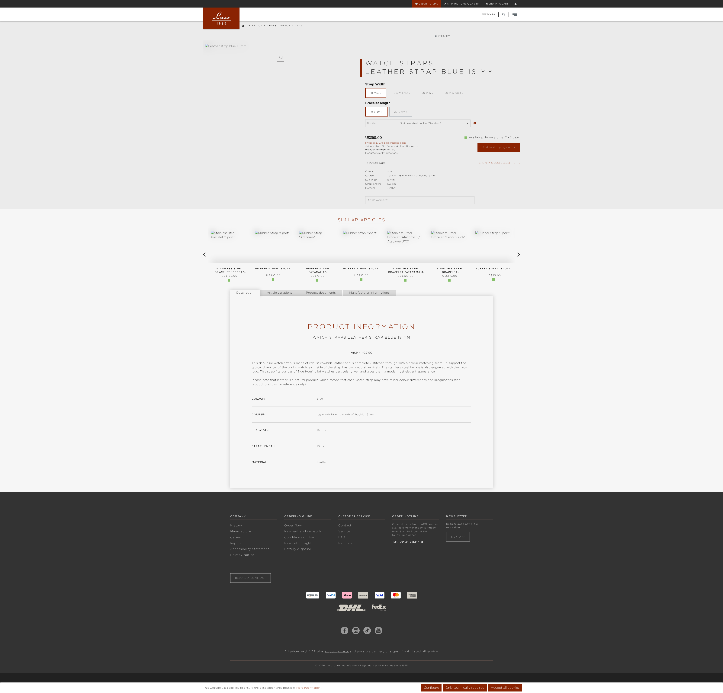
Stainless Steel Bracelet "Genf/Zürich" (449, 270)
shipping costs (337, 651)
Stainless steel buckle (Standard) (420, 123)
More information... (309, 687)
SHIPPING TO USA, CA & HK (463, 4)
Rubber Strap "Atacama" (317, 270)
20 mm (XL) (456, 93)
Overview (443, 36)
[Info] (475, 123)
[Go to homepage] (221, 18)
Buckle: (371, 123)
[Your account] (515, 4)
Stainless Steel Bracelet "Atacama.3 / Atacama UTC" (405, 270)
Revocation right (298, 543)
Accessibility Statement (249, 549)
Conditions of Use (299, 537)
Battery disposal (297, 549)
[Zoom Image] (280, 58)
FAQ (341, 537)
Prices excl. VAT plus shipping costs (385, 142)
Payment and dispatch (302, 531)
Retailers (345, 543)
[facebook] (344, 630)
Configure (431, 687)
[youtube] (378, 630)
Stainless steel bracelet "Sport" (229, 270)
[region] (281, 52)
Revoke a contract (250, 577)
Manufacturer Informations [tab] (369, 292)
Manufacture (240, 531)
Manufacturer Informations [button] (381, 153)
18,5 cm (375, 111)
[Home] (243, 25)
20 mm (426, 92)
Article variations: (378, 200)
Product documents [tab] (321, 292)
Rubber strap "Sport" (361, 268)
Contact (344, 525)
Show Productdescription (498, 162)
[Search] (504, 14)
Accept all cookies (505, 687)
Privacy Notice (242, 555)
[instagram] (356, 630)
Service (344, 531)
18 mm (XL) (404, 93)
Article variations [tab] (279, 292)
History (236, 525)
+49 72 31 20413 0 (407, 542)
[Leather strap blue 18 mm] (280, 46)
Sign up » (458, 536)
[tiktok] (367, 630)
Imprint (236, 543)
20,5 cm (403, 112)
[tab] (245, 293)
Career (235, 537)
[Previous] (204, 255)
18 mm (374, 92)
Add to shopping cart (497, 147)
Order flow (293, 525)
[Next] (519, 255)
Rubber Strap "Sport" (273, 268)
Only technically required (464, 687)
